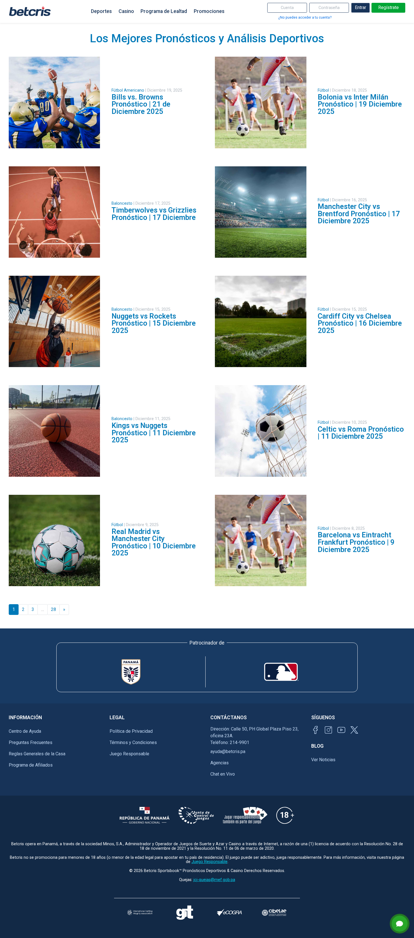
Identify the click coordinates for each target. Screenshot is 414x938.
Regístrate (388, 7)
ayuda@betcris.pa (227, 751)
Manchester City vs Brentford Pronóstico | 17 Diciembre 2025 (359, 213)
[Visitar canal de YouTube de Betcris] (341, 730)
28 (53, 609)
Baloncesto (122, 203)
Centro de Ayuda (25, 731)
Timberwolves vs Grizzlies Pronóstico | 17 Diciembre (154, 214)
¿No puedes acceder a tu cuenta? (304, 17)
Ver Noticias (323, 759)
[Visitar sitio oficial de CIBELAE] (274, 912)
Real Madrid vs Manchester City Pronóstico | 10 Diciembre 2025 (154, 542)
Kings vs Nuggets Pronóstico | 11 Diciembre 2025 (154, 432)
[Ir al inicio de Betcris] (30, 11)
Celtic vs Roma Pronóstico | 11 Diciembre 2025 (361, 433)
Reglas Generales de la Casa (37, 753)
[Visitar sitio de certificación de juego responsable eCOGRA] (229, 912)
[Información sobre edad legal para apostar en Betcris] (285, 815)
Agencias (219, 762)
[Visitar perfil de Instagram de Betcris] (328, 730)
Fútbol (323, 90)
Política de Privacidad (131, 731)
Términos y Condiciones (133, 742)
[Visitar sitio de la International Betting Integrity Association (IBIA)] (140, 912)
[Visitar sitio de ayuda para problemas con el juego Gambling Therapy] (185, 912)
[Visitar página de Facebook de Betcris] (315, 730)
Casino (126, 11)
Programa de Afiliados (31, 765)
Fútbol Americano (128, 90)
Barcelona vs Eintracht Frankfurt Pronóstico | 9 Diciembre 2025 (356, 542)
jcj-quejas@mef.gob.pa (214, 879)
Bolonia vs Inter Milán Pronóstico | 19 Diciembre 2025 (360, 104)
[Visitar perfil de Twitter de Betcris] (354, 730)
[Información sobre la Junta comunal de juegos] (196, 815)
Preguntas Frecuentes (30, 742)
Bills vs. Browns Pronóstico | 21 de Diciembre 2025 (141, 104)
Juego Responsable (129, 753)
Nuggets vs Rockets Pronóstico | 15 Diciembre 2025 (154, 323)
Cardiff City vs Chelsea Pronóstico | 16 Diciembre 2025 (360, 323)
